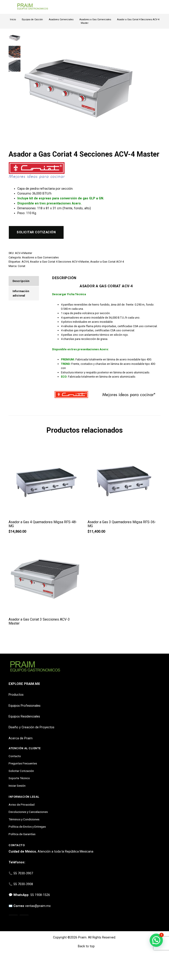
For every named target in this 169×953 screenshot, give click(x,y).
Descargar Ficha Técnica (69, 294)
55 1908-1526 (40, 895)
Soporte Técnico (19, 778)
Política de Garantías (22, 834)
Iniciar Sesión (17, 785)
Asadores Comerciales (61, 19)
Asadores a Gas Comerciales (95, 19)
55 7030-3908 (23, 884)
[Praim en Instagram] (13, 920)
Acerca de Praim (21, 738)
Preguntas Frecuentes (23, 763)
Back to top (86, 946)
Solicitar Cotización (21, 771)
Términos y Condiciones (24, 819)
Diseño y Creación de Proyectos (31, 727)
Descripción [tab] (21, 281)
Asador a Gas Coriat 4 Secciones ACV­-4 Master (59, 261)
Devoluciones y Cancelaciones (28, 812)
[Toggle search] (158, 7)
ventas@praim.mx (38, 906)
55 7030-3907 (23, 873)
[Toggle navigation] (11, 7)
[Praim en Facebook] (24, 920)
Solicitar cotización (36, 232)
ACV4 (25, 261)
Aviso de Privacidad (22, 804)
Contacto (15, 756)
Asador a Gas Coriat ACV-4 (107, 261)
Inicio (13, 19)
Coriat (21, 266)
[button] (156, 940)
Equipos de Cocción (32, 19)
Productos (16, 695)
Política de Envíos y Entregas (27, 826)
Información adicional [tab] (21, 293)
